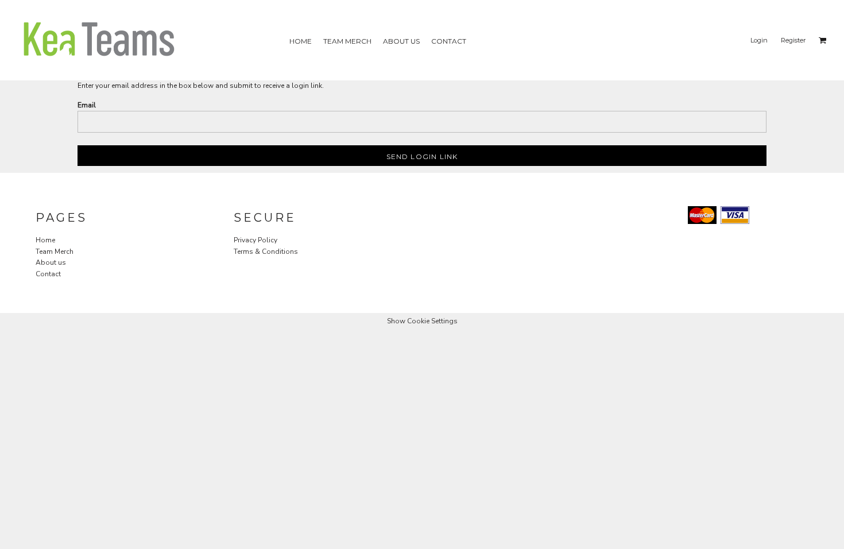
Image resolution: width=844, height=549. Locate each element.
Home (45, 240)
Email (87, 105)
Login (759, 40)
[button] (823, 40)
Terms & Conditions (266, 251)
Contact (48, 274)
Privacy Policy (255, 240)
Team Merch (54, 251)
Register (793, 40)
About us (51, 262)
